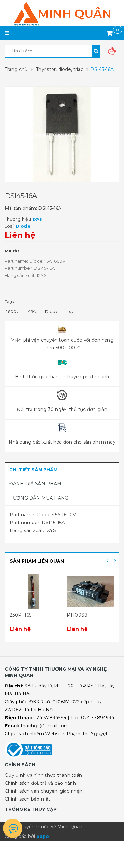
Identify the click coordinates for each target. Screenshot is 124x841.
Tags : (10, 301)
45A (32, 311)
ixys (71, 311)
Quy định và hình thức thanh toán (43, 775)
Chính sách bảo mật (28, 799)
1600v (12, 311)
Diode (52, 311)
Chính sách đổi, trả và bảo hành (40, 783)
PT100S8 (77, 615)
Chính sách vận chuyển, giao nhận (43, 791)
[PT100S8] (90, 591)
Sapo (42, 836)
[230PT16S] (33, 591)
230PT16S (21, 615)
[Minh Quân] (62, 14)
